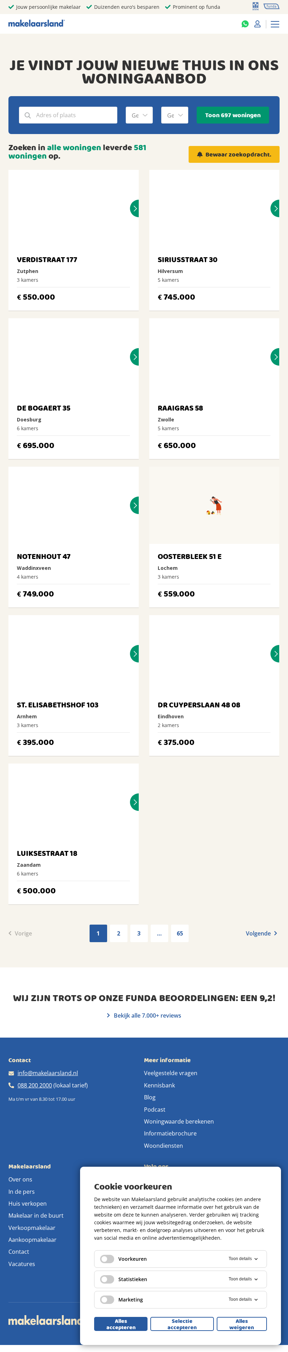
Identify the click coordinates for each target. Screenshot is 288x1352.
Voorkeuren (132, 1259)
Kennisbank (159, 1085)
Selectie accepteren (182, 1324)
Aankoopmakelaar (32, 1240)
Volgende (259, 933)
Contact (18, 1252)
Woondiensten (163, 1146)
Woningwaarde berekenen (179, 1121)
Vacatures (21, 1264)
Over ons (20, 1179)
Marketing (130, 1299)
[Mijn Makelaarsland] (257, 24)
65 (180, 933)
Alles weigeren (241, 1324)
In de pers (21, 1192)
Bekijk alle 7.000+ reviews (146, 1015)
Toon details (240, 1258)
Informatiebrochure (170, 1133)
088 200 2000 (35, 1085)
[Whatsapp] (245, 24)
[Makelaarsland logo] (36, 24)
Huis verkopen (27, 1203)
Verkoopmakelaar (31, 1228)
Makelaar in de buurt (36, 1215)
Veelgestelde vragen (170, 1073)
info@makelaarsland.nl (48, 1073)
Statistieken (132, 1279)
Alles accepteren (121, 1324)
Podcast (154, 1109)
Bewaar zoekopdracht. (238, 154)
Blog (150, 1097)
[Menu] (275, 24)
